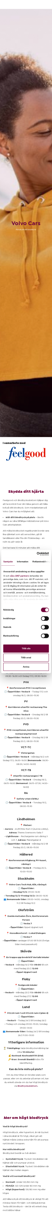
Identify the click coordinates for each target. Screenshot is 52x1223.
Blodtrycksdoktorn (27, 1086)
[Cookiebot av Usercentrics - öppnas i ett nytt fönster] (37, 554)
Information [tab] (22, 561)
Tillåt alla (26, 648)
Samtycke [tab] (8, 561)
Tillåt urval (26, 657)
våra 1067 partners (19, 576)
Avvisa (26, 667)
